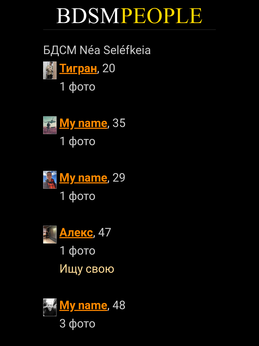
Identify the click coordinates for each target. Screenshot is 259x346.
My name (83, 123)
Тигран (78, 68)
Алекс (76, 232)
